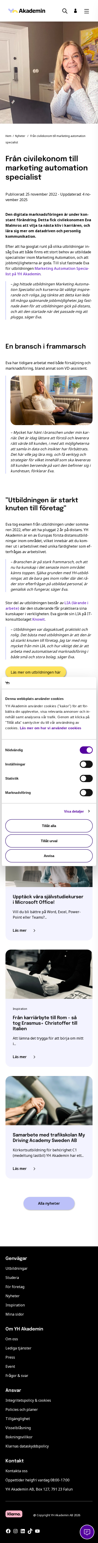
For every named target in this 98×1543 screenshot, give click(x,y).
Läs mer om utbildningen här (36, 672)
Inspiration (15, 1305)
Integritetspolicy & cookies (28, 1400)
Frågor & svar (16, 1375)
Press (10, 1357)
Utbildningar (16, 1268)
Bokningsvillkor (19, 1436)
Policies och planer (21, 1409)
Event (10, 1366)
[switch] (86, 764)
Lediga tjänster (18, 1348)
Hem (8, 136)
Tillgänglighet (17, 1418)
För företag (14, 1286)
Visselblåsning (18, 1427)
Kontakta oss (16, 1470)
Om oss (11, 1338)
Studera (12, 1277)
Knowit (38, 619)
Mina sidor (14, 1314)
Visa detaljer (74, 811)
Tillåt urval (49, 841)
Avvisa (49, 856)
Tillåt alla (49, 826)
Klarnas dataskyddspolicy (27, 1446)
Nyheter (20, 136)
